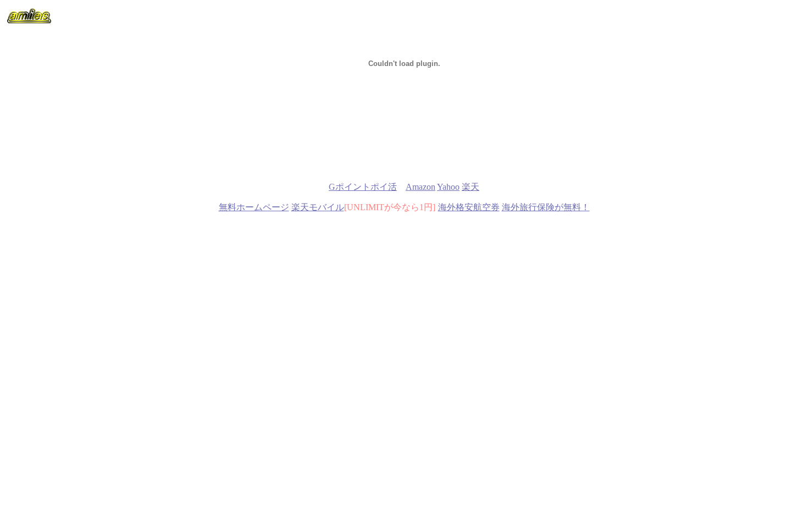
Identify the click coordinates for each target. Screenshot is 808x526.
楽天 (470, 186)
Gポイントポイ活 (363, 186)
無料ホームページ (254, 207)
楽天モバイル (317, 207)
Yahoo (448, 186)
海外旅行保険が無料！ (546, 207)
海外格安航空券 (469, 207)
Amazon (420, 186)
